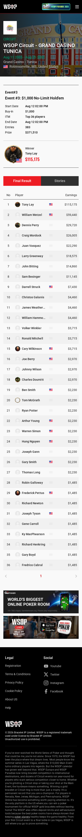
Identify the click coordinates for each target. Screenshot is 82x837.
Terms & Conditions (17, 674)
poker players (22, 816)
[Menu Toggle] (77, 7)
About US (11, 699)
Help (8, 707)
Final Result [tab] (22, 181)
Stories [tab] (59, 181)
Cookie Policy (13, 691)
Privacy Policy (14, 682)
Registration (13, 665)
